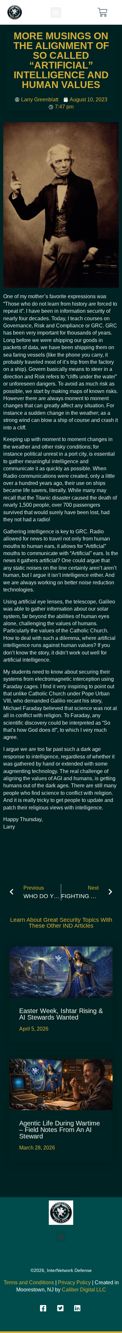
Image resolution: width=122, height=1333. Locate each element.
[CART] (102, 12)
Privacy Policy (74, 1282)
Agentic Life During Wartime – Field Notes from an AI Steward (59, 1130)
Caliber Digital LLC (84, 1289)
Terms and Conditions (29, 1282)
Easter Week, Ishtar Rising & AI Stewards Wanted (61, 1014)
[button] (55, 12)
